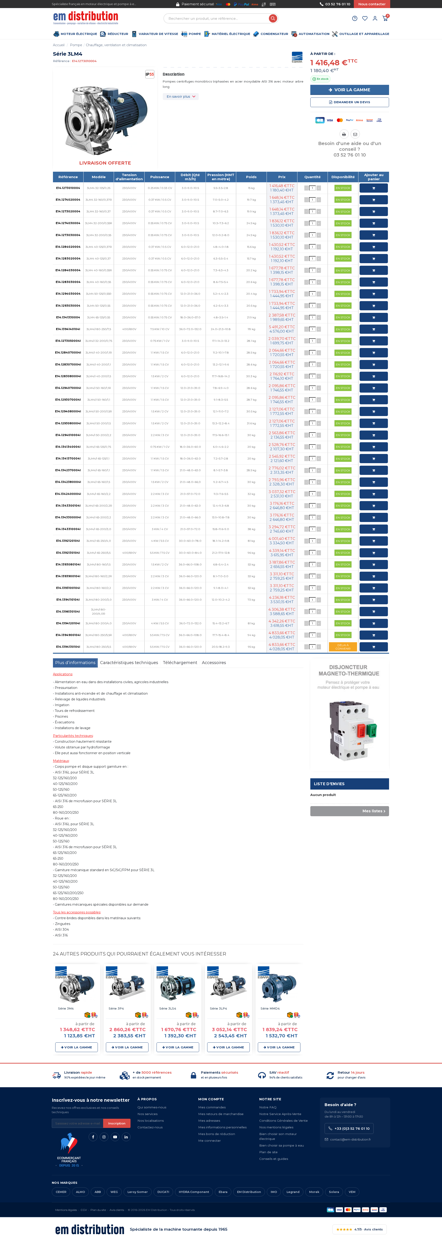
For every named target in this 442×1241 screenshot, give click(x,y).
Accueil (58, 45)
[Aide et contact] (355, 18)
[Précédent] (159, 4)
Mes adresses (209, 1120)
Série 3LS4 (167, 1008)
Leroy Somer (138, 1192)
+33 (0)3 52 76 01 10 (352, 1128)
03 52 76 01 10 (337, 4)
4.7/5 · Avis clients (359, 1229)
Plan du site (98, 1210)
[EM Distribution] (86, 18)
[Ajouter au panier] (374, 188)
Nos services (147, 1114)
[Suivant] (293, 4)
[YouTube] (115, 1137)
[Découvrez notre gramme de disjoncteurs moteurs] (349, 715)
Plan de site (268, 1152)
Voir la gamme (351, 89)
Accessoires (214, 662)
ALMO (80, 1192)
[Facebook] (93, 1137)
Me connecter (209, 1140)
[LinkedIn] (126, 1137)
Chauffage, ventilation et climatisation (116, 45)
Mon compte (211, 1099)
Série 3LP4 (218, 1008)
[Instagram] (104, 1137)
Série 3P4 (116, 1008)
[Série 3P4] (127, 988)
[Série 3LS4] (178, 988)
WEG (114, 1192)
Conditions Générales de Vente (283, 1120)
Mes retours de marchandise (221, 1114)
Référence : (62, 61)
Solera (334, 1192)
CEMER (61, 1192)
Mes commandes (212, 1107)
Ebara (223, 1192)
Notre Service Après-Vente (280, 1114)
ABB (98, 1192)
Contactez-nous (150, 1127)
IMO (274, 1192)
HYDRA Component (194, 1192)
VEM (352, 1192)
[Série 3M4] (77, 988)
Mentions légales (66, 1210)
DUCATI (163, 1192)
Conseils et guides (273, 1159)
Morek (314, 1192)
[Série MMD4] (279, 988)
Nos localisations (150, 1120)
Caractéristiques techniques (129, 662)
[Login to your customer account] (375, 18)
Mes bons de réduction (216, 1134)
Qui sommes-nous (151, 1107)
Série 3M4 (66, 1008)
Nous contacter (372, 4)
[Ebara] (297, 57)
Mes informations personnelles (222, 1127)
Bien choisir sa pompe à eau (281, 1145)
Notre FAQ (267, 1107)
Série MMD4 (270, 1008)
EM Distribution (249, 1192)
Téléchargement (180, 662)
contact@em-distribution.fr (350, 1139)
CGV (84, 1210)
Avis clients (117, 1210)
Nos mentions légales (276, 1127)
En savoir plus (178, 96)
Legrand (293, 1192)
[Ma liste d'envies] (365, 18)
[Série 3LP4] (228, 988)
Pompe (76, 45)
